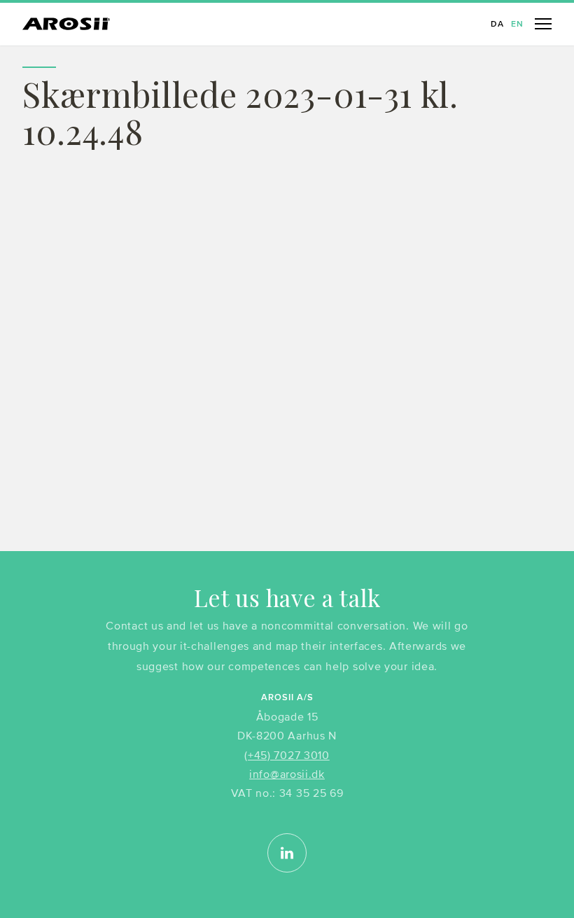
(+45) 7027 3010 (287, 755)
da (497, 24)
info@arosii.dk (287, 773)
